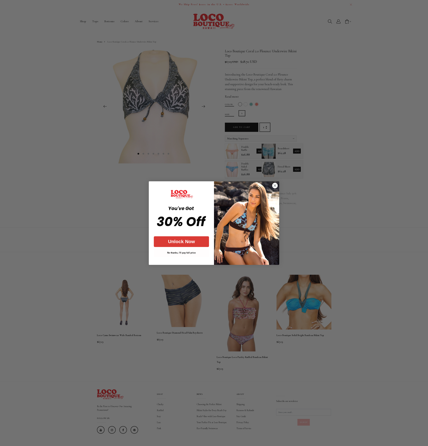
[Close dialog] (275, 185)
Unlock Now (181, 241)
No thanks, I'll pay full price (181, 252)
